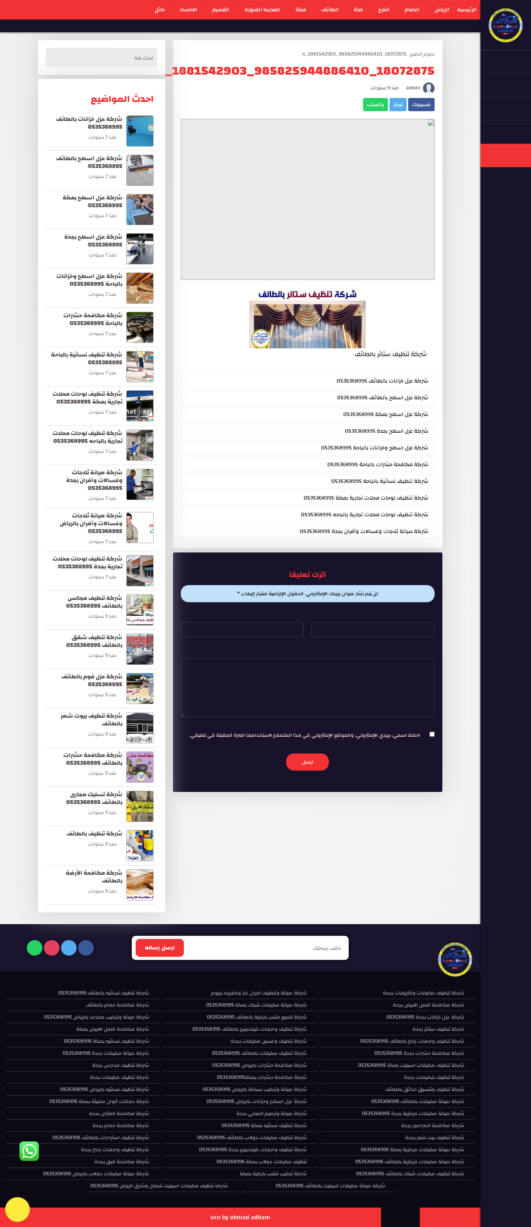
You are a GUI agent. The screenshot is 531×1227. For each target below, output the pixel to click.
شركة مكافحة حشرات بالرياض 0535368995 (259, 1065)
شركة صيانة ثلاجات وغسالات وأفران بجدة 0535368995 (364, 531)
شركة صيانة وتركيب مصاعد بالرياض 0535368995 (96, 1017)
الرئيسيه (467, 10)
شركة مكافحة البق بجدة (121, 1161)
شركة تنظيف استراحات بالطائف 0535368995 (100, 1137)
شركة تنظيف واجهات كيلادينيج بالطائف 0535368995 (249, 1029)
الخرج (384, 10)
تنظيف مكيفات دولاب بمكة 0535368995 (262, 1161)
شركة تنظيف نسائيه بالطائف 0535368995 (103, 993)
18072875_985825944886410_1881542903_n (354, 54)
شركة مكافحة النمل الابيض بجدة (428, 1005)
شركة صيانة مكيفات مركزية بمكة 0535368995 (412, 1149)
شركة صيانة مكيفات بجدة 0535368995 (106, 1053)
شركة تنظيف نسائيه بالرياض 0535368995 (104, 1089)
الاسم (426, 611)
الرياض (442, 10)
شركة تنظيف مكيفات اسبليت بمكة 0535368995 (411, 1065)
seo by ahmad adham (240, 1217)
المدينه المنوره (262, 10)
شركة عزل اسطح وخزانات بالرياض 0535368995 (256, 1101)
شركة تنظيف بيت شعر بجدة (434, 1137)
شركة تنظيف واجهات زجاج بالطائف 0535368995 (412, 1041)
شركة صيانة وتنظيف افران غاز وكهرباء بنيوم (259, 993)
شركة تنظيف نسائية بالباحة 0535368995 (379, 481)
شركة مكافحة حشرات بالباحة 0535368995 (377, 465)
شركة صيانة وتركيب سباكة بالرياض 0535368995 (255, 1089)
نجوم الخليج (422, 54)
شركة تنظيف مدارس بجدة (120, 1065)
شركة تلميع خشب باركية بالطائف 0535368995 (257, 1017)
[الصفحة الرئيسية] (505, 39)
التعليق (426, 648)
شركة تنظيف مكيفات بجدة (119, 1077)
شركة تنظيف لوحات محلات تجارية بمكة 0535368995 (366, 498)
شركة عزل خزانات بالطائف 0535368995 (382, 381)
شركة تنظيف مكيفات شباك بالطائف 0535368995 (410, 1173)
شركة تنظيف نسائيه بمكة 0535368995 (106, 1041)
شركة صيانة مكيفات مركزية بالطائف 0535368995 (409, 1161)
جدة (358, 10)
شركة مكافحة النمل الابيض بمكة (112, 1029)
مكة (300, 10)
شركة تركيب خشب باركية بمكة (273, 1173)
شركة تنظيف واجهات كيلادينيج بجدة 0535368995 (253, 1149)
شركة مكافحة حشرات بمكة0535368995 (262, 1077)
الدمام (412, 10)
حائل (160, 10)
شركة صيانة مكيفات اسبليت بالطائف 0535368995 (330, 1185)
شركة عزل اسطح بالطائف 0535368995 (382, 398)
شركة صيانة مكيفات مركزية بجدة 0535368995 (413, 1113)
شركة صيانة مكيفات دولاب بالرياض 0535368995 (96, 1173)
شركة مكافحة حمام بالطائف (117, 1005)
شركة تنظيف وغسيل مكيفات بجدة (269, 1041)
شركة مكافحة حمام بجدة (121, 1125)
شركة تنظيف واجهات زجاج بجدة (115, 1149)
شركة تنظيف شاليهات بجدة (434, 1077)
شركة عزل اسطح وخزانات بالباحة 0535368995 (374, 448)
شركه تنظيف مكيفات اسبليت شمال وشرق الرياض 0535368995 (159, 1185)
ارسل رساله (160, 948)
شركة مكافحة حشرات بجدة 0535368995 (419, 1053)
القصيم (220, 10)
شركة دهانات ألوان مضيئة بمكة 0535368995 (99, 1101)
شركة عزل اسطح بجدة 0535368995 (386, 431)
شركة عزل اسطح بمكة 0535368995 (385, 414)
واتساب (375, 104)
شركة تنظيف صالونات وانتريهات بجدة (423, 993)
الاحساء (188, 10)
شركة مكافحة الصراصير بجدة (432, 1125)
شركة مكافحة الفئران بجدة (119, 1113)
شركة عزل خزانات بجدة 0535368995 (425, 1017)
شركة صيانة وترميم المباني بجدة (271, 1113)
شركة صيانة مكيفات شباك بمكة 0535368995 (256, 1005)
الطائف (330, 10)
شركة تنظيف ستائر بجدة (438, 1029)
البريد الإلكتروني (283, 611)
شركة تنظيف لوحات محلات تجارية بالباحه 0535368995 (364, 515)
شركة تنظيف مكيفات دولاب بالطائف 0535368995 (252, 1137)
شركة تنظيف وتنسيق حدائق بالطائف (424, 1089)
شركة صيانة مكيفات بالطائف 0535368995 (417, 1101)
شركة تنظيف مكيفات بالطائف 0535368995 (259, 1053)
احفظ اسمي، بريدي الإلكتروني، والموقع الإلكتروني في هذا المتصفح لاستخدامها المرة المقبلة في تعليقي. (304, 735)
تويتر (398, 104)
